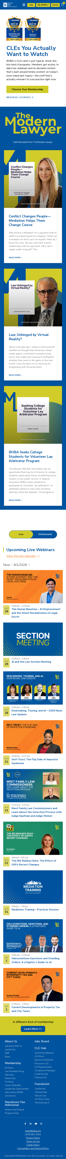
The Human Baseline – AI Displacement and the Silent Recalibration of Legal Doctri (36, 613)
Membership (13, 1063)
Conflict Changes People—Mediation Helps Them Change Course (30, 220)
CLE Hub (40, 1048)
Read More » (15, 257)
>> (23, 556)
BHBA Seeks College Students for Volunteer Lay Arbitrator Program (31, 456)
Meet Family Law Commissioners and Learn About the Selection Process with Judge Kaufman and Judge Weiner (37, 812)
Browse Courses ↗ (20, 97)
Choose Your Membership (27, 89)
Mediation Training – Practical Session (35, 909)
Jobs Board (42, 1041)
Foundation (42, 1084)
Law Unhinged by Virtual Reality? (29, 337)
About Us (11, 1041)
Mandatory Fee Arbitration (15, 1103)
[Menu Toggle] (24, 5)
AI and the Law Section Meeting (31, 662)
